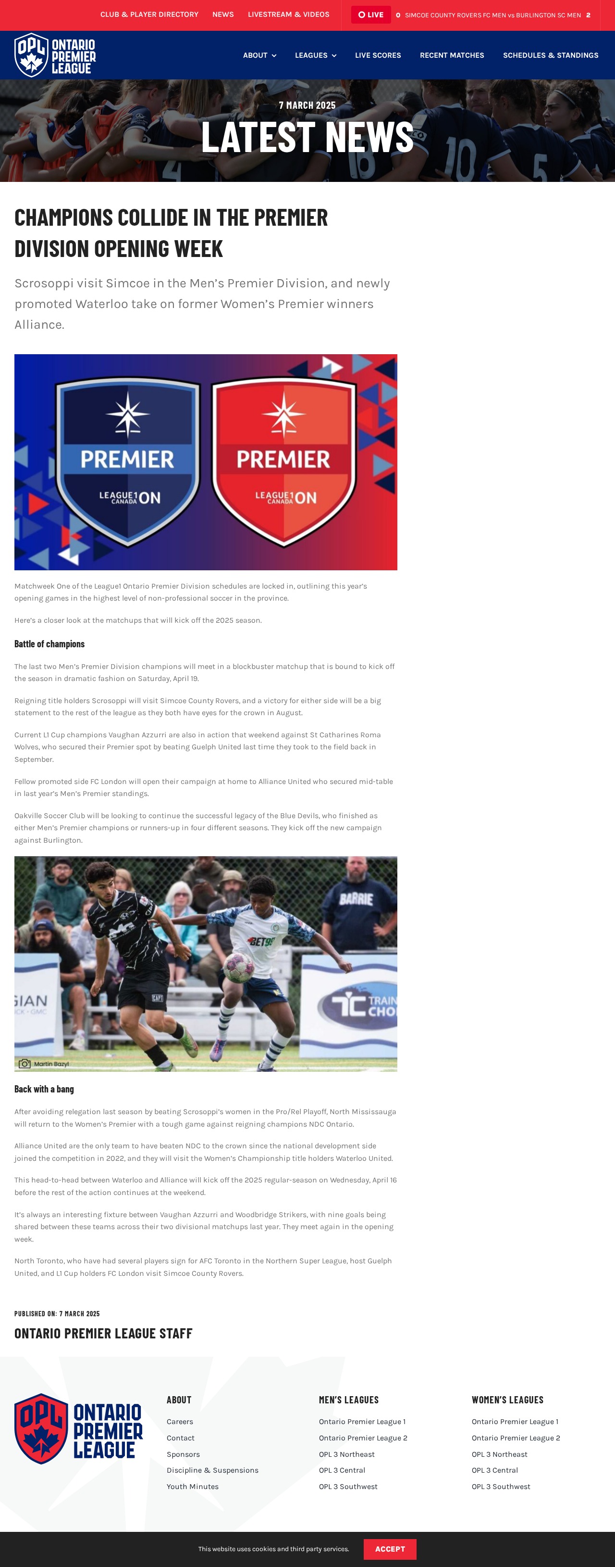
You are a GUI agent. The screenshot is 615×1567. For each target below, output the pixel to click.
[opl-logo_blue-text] (78, 1396)
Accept (390, 1549)
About (179, 1399)
